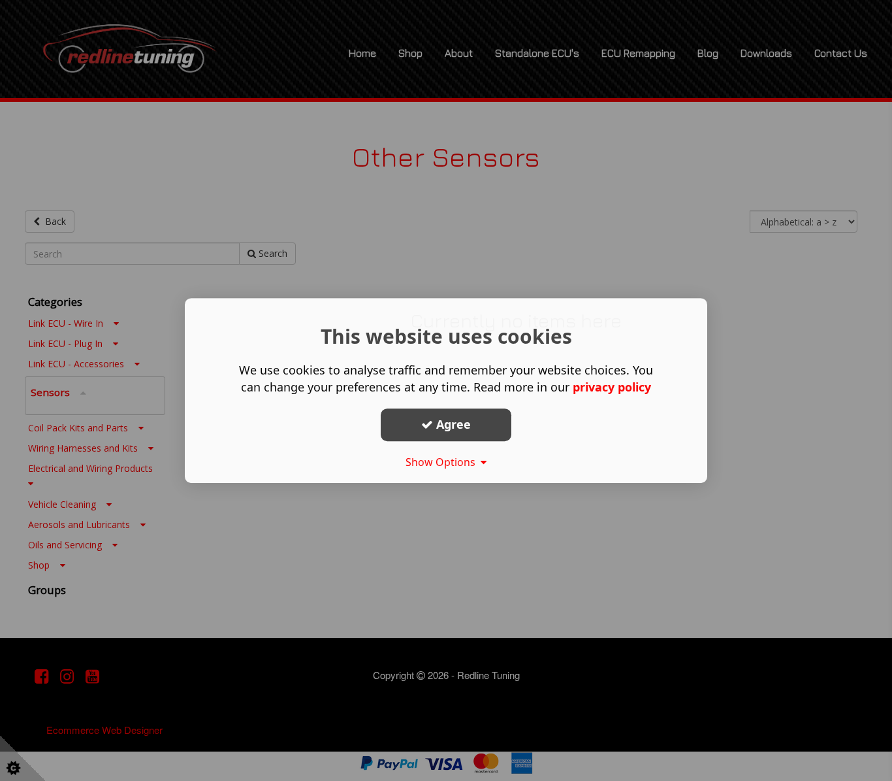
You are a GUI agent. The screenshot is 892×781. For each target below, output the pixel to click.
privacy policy (612, 387)
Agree (452, 424)
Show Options (443, 462)
